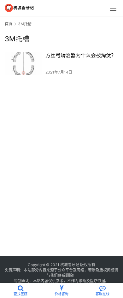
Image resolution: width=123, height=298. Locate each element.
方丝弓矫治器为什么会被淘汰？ (80, 55)
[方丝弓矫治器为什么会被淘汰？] (23, 63)
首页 (8, 23)
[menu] (113, 8)
